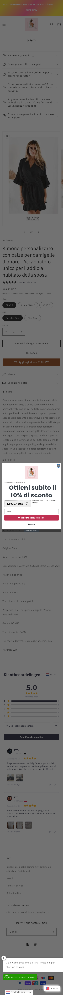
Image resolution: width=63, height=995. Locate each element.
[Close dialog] (58, 466)
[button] (18, 503)
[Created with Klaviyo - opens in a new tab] (31, 530)
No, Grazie (31, 524)
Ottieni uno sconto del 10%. (31, 518)
